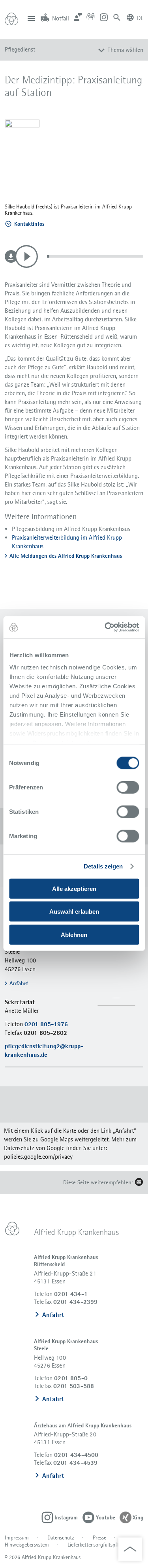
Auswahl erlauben (74, 911)
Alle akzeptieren (74, 888)
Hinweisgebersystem (27, 1544)
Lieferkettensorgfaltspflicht (97, 1544)
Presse (99, 1537)
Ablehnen (74, 934)
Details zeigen (103, 866)
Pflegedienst (20, 49)
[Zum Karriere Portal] (90, 16)
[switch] (127, 787)
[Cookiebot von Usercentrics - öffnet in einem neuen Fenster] (105, 627)
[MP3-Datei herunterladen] (11, 256)
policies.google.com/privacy (38, 1156)
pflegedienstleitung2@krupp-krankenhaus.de (44, 1050)
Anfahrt (53, 1315)
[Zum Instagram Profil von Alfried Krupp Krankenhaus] (103, 16)
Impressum (17, 1537)
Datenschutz (60, 1537)
